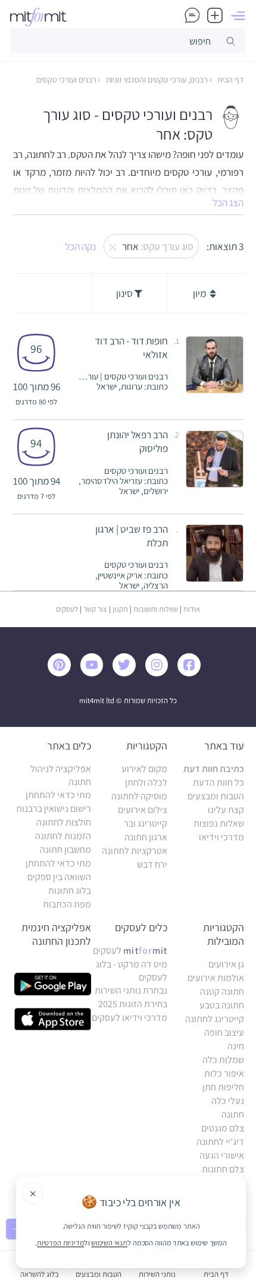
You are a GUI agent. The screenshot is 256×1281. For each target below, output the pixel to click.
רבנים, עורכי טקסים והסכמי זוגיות (156, 79)
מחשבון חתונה (65, 849)
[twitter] (127, 673)
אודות (191, 609)
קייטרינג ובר (145, 823)
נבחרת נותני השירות (131, 990)
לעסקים (67, 609)
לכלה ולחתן (146, 782)
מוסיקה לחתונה (139, 796)
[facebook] (192, 673)
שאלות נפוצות (218, 823)
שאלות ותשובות (155, 609)
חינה (235, 1046)
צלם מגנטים (222, 1128)
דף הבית (229, 79)
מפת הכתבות (67, 904)
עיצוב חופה (224, 1032)
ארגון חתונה (145, 837)
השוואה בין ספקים (59, 877)
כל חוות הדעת (218, 782)
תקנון (120, 609)
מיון (200, 293)
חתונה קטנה (222, 991)
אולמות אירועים (216, 978)
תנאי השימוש (109, 1242)
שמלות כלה (223, 1060)
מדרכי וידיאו (221, 837)
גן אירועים (226, 964)
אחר (155, 246)
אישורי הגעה (221, 1155)
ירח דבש (152, 864)
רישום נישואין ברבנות (53, 808)
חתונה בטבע (221, 1005)
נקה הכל (80, 246)
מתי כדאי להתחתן (58, 795)
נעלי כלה (227, 1101)
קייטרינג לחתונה (214, 1019)
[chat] (192, 15)
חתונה (232, 1114)
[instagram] (159, 673)
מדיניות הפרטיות (60, 1242)
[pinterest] (63, 673)
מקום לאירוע (144, 769)
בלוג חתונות (69, 890)
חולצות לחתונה (63, 822)
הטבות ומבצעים (216, 796)
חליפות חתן (223, 1087)
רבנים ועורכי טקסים (66, 79)
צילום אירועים (142, 810)
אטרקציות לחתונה (134, 850)
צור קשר (95, 609)
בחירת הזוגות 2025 (132, 1004)
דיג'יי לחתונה (220, 1141)
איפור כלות (224, 1073)
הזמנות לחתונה (63, 836)
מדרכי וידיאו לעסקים (129, 1017)
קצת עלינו (226, 810)
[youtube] (95, 673)
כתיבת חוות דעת (213, 769)
